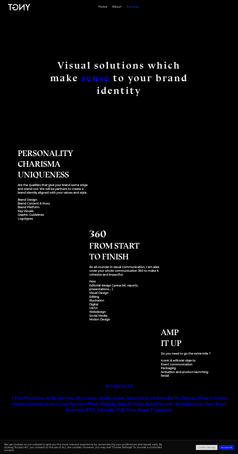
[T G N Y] (19, 7)
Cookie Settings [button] (206, 447)
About (117, 6)
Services (132, 6)
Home (102, 6)
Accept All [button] (226, 447)
